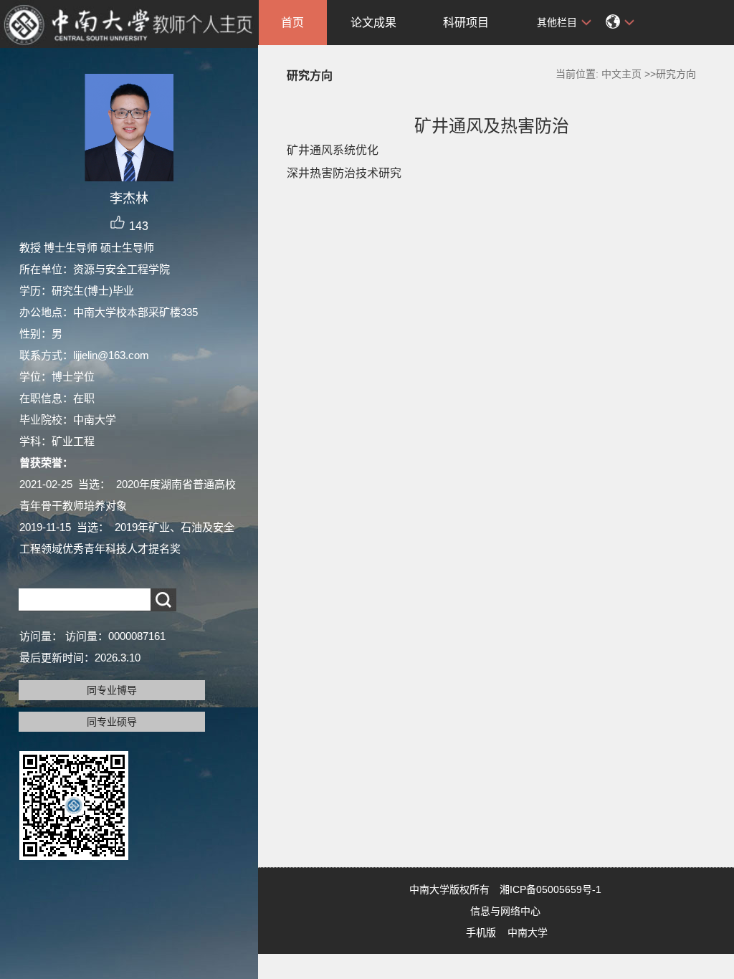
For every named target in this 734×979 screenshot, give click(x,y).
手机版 (481, 932)
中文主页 (621, 74)
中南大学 (527, 932)
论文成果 (373, 22)
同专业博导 (112, 690)
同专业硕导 (112, 721)
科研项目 (466, 22)
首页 (292, 22)
